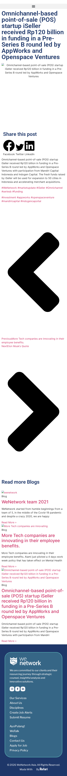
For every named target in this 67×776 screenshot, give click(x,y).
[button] (33, 6)
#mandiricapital (11, 201)
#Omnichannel (54, 187)
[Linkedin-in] (23, 689)
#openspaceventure (42, 197)
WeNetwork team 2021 (25, 501)
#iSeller (41, 187)
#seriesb (7, 191)
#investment (9, 197)
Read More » (9, 522)
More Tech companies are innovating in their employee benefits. (31, 540)
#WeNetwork (10, 187)
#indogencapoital (31, 201)
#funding (17, 191)
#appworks (24, 197)
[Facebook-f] (17, 689)
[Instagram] (12, 689)
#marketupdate (27, 187)
